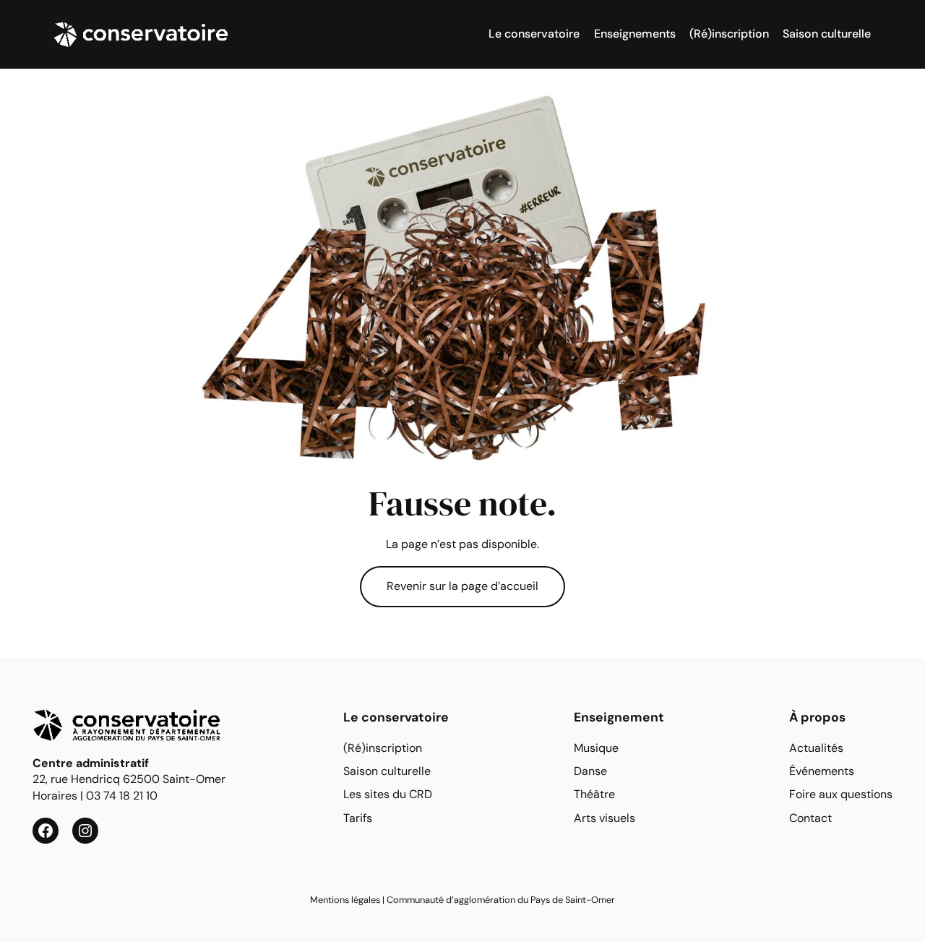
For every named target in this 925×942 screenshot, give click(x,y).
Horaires (55, 795)
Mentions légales (345, 900)
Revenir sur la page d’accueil (462, 586)
